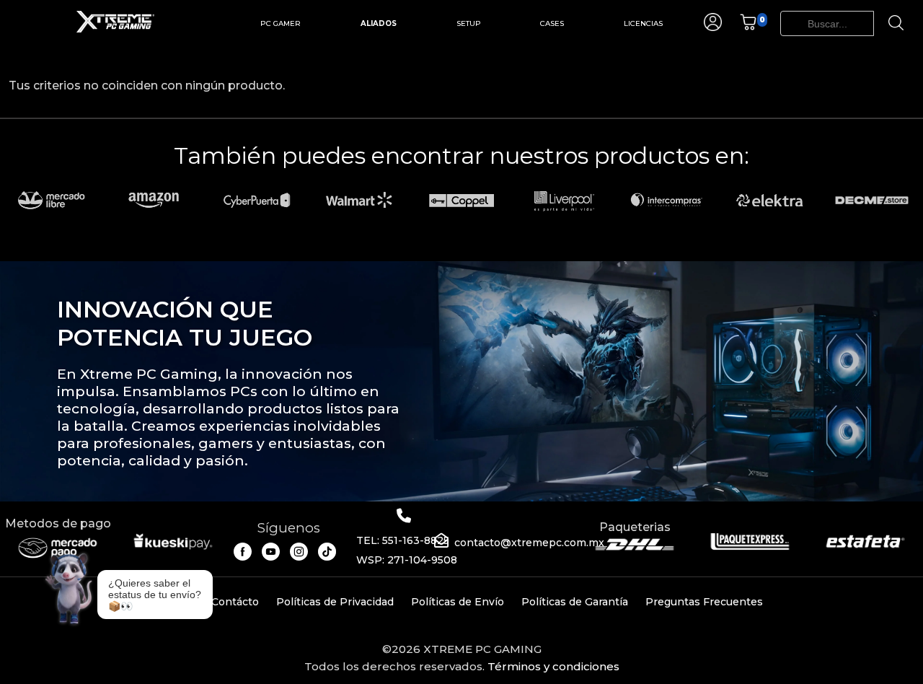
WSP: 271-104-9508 (406, 559)
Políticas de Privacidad (335, 601)
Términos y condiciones (553, 666)
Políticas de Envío (457, 601)
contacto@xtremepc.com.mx (529, 542)
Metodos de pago (58, 523)
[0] (748, 27)
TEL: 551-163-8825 (402, 540)
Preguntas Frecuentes (704, 601)
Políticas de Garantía (574, 601)
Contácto (235, 601)
